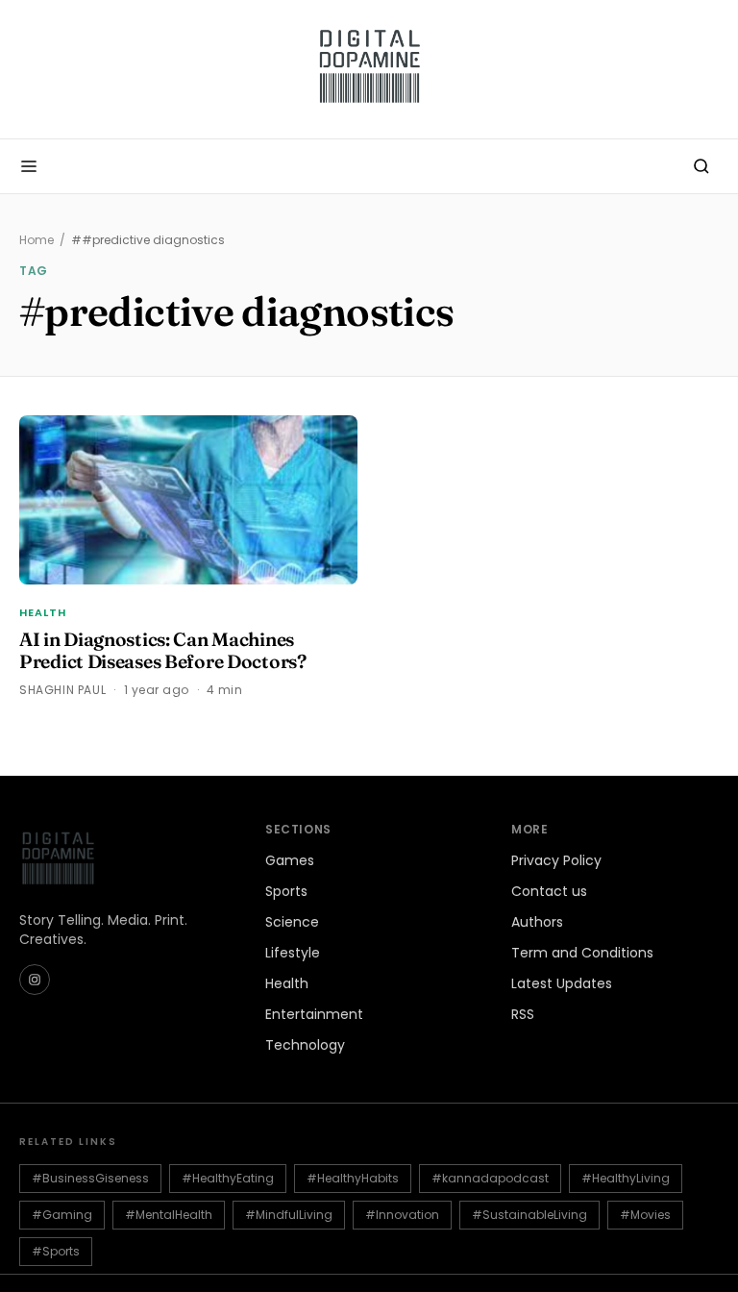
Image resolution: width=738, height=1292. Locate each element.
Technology (305, 1045)
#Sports (56, 1251)
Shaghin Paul (62, 690)
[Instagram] (34, 979)
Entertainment (314, 1014)
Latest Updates (561, 983)
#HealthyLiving (625, 1178)
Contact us (549, 891)
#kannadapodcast (490, 1178)
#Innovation (402, 1214)
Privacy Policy (556, 860)
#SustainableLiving (529, 1214)
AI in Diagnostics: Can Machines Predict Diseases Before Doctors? (163, 650)
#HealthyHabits (353, 1178)
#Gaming (62, 1214)
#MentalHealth (168, 1214)
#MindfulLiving (288, 1214)
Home (36, 240)
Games (289, 860)
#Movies (645, 1214)
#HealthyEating (228, 1178)
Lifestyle (292, 952)
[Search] (701, 166)
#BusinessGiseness (90, 1178)
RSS (522, 1014)
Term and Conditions (582, 952)
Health (43, 612)
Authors (537, 922)
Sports (286, 891)
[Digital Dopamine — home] (369, 69)
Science (292, 922)
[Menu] (29, 166)
